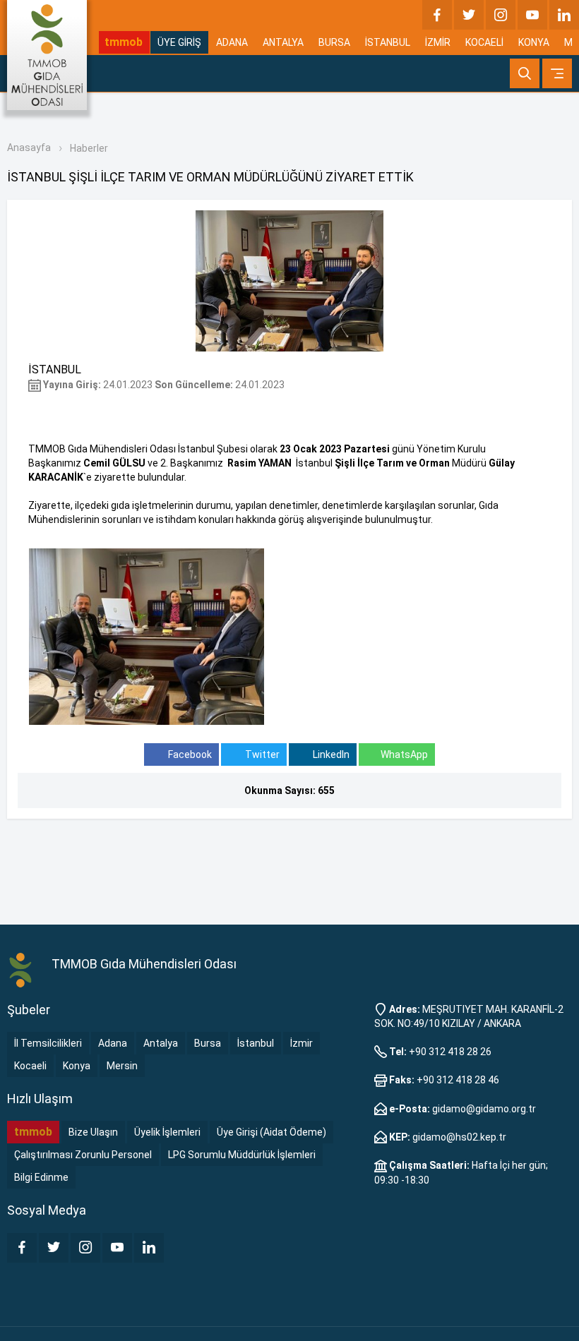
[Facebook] (437, 15)
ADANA (232, 42)
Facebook (189, 754)
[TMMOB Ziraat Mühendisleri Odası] (22, 969)
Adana (112, 1043)
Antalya (160, 1043)
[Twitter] (469, 15)
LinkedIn (330, 754)
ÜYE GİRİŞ (179, 42)
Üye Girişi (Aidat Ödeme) (271, 1132)
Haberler (89, 148)
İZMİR (437, 42)
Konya (76, 1065)
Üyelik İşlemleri (167, 1132)
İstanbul (255, 1043)
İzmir (301, 1043)
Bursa (207, 1043)
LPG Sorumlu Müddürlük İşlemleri (242, 1154)
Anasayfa (29, 147)
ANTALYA (283, 42)
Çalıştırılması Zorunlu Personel (83, 1154)
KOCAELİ (484, 42)
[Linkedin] (564, 15)
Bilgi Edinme (41, 1177)
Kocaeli (30, 1065)
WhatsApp (404, 754)
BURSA (334, 42)
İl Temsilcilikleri (48, 1043)
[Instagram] (500, 15)
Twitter (261, 754)
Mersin (122, 1065)
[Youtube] (532, 15)
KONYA (533, 42)
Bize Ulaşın (93, 1132)
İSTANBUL (387, 42)
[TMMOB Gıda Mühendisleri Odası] (47, 55)
